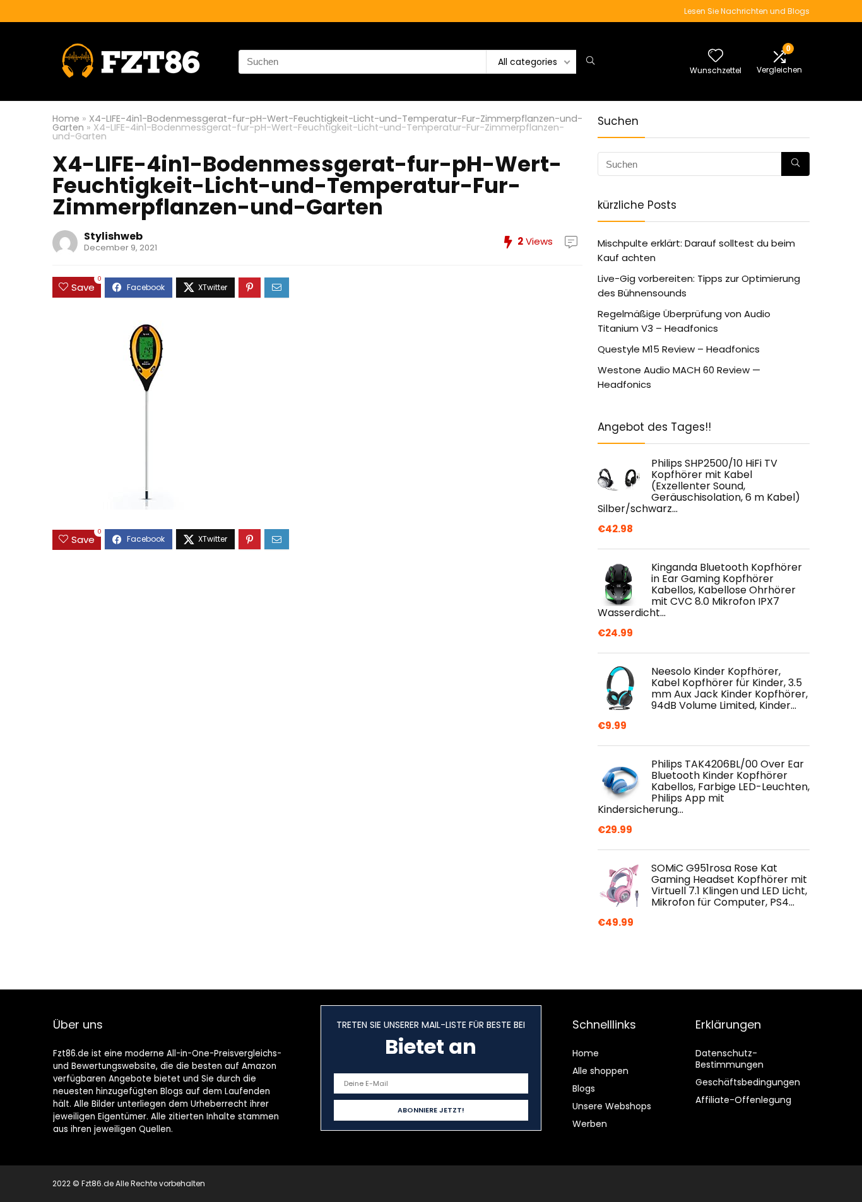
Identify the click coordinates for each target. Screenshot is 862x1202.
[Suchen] (590, 62)
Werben (589, 1123)
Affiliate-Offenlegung (743, 1100)
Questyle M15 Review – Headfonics (679, 349)
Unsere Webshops (611, 1106)
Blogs (583, 1088)
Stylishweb (113, 236)
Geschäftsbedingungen (747, 1082)
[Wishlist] (715, 56)
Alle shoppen (600, 1071)
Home (66, 118)
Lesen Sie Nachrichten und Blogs (747, 11)
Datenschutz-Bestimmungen (729, 1059)
